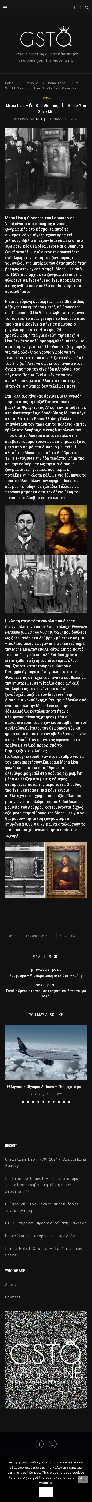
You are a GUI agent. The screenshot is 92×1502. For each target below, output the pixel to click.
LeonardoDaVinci (37, 936)
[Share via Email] (55, 956)
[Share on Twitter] (50, 956)
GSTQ (40, 119)
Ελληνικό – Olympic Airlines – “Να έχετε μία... (46, 1086)
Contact (13, 1296)
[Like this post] (38, 956)
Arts (12, 936)
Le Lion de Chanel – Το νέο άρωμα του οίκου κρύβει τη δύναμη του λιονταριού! (41, 1185)
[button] (9, 1064)
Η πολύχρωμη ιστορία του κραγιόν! (41, 1235)
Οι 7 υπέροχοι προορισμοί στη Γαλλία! (46, 1223)
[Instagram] (79, 7)
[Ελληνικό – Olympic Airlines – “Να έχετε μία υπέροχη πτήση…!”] (46, 1052)
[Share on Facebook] (45, 956)
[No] (83, 1479)
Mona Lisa (68, 936)
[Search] (86, 7)
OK (46, 1492)
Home (9, 82)
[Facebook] (74, 7)
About (11, 1284)
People (32, 82)
